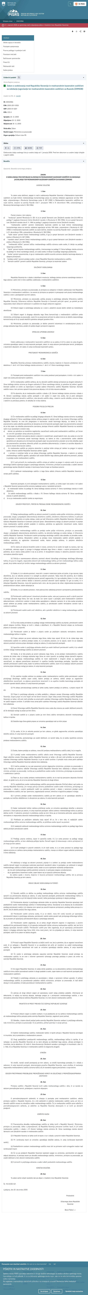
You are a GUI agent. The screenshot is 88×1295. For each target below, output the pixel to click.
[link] (8, 21)
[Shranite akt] (77, 31)
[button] (44, 77)
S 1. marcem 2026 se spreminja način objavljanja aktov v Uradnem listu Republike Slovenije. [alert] (37, 25)
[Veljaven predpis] (5, 86)
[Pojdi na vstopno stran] (9, 6)
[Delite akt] (80, 31)
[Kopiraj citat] (19, 77)
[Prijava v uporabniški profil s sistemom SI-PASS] (80, 4)
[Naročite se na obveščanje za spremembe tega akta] (73, 31)
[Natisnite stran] (84, 31)
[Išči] (70, 4)
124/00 (18, 96)
